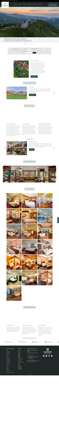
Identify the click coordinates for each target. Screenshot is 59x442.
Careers (19, 365)
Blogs (19, 364)
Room (36, 48)
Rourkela (7, 369)
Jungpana (7, 361)
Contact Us (20, 360)
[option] (29, 25)
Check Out (33, 48)
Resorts (15, 4)
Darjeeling (8, 353)
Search (34, 52)
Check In (25, 48)
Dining (34, 4)
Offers (20, 4)
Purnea (7, 366)
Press (19, 363)
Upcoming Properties (9, 372)
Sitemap (29, 374)
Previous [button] (5, 19)
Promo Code (24, 51)
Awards (19, 357)
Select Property (15, 48)
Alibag (7, 350)
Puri (7, 365)
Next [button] (54, 19)
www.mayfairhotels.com (32, 361)
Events (24, 4)
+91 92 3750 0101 (31, 355)
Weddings (29, 4)
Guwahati (8, 358)
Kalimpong (8, 362)
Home (19, 350)
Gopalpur (7, 357)
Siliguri (7, 370)
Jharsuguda (8, 360)
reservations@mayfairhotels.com (33, 360)
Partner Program (20, 362)
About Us (19, 361)
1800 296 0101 (30, 357)
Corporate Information (20, 369)
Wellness (39, 4)
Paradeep (8, 364)
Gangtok (7, 354)
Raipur (7, 368)
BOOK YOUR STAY (53, 4)
